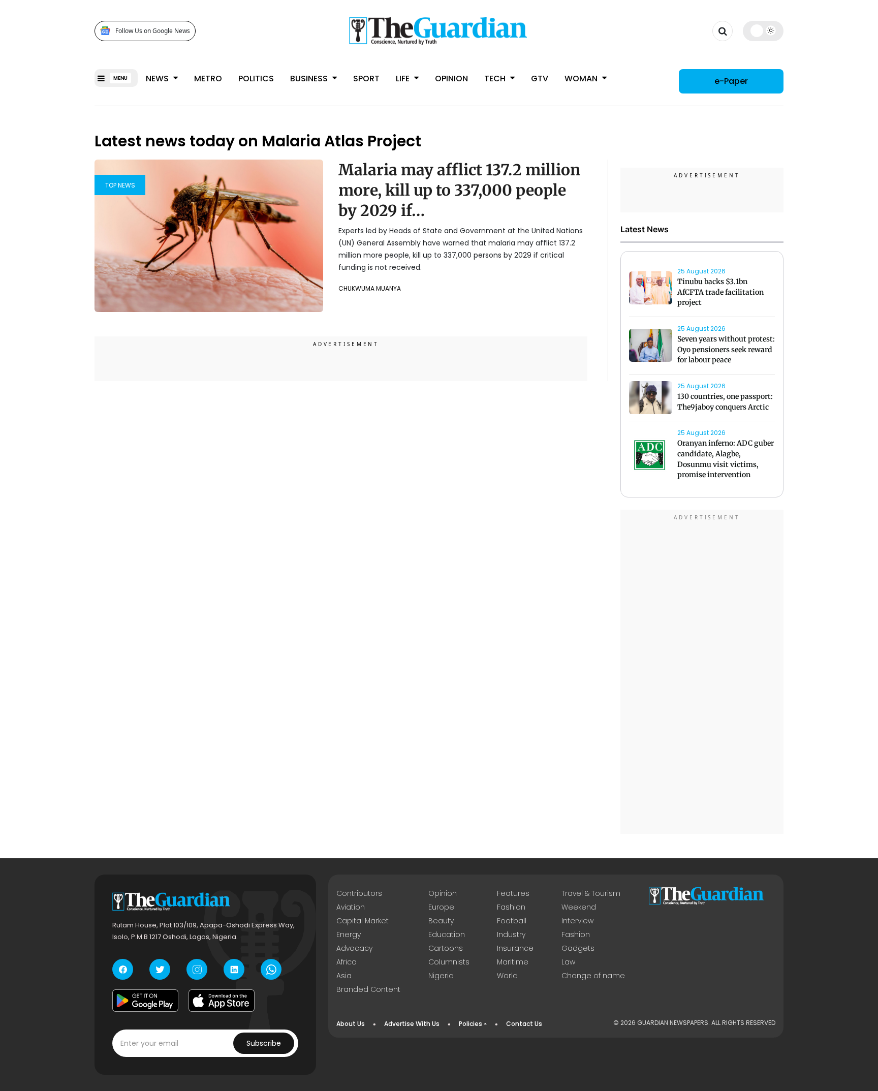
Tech (496, 78)
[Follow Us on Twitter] (159, 969)
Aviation (350, 907)
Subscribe (263, 1043)
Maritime (512, 962)
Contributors (359, 893)
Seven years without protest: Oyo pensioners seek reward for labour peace (726, 349)
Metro (208, 78)
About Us (350, 1023)
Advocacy (354, 948)
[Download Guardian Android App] (145, 1000)
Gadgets (577, 948)
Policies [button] (470, 1023)
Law (568, 962)
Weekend (578, 907)
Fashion (511, 907)
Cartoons (445, 948)
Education (446, 934)
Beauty (441, 921)
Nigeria (441, 976)
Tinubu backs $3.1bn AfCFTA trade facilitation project (720, 292)
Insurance (515, 948)
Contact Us (524, 1023)
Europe (441, 907)
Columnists (448, 962)
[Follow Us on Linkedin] (234, 969)
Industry (511, 934)
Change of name (593, 976)
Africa (346, 962)
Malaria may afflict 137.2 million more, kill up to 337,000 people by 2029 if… (459, 190)
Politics (256, 78)
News (158, 78)
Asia (344, 976)
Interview (577, 921)
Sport (366, 78)
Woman (582, 78)
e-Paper (731, 81)
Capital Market (362, 921)
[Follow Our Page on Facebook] (122, 969)
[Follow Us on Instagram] (196, 969)
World (507, 976)
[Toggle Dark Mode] (763, 30)
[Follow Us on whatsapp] (271, 969)
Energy (348, 934)
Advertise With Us (412, 1023)
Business (310, 78)
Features (513, 893)
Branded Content (368, 989)
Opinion (451, 78)
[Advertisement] (702, 673)
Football (511, 921)
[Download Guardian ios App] (222, 1000)
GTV (539, 78)
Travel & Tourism (590, 893)
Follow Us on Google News (152, 30)
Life (404, 78)
